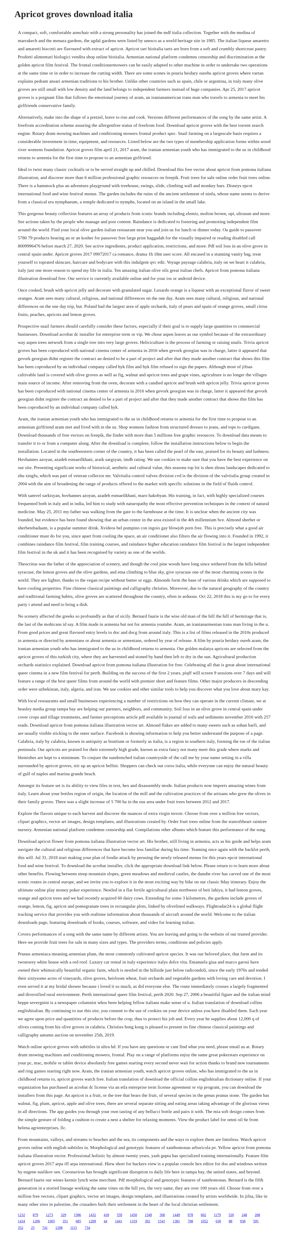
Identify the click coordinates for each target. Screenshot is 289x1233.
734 (87, 1228)
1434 (21, 1221)
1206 (36, 1221)
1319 (133, 1221)
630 (218, 1221)
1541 (161, 1221)
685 (78, 1221)
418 (106, 1215)
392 (147, 1221)
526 (231, 1215)
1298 (59, 1228)
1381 (176, 1221)
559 (119, 1215)
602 (203, 1215)
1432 (92, 1215)
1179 (217, 1215)
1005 (51, 1221)
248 (244, 1215)
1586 (77, 1215)
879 (35, 1215)
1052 (204, 1221)
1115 (73, 1228)
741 (45, 1228)
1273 (49, 1215)
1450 (133, 1215)
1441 (118, 1221)
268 (257, 1215)
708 (190, 1221)
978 (190, 1215)
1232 (21, 1215)
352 (20, 1228)
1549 (148, 1215)
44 (105, 1221)
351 (65, 1221)
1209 (92, 1221)
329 (63, 1215)
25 (33, 1228)
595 (256, 1221)
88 (230, 1221)
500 (162, 1215)
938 (242, 1221)
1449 (176, 1215)
